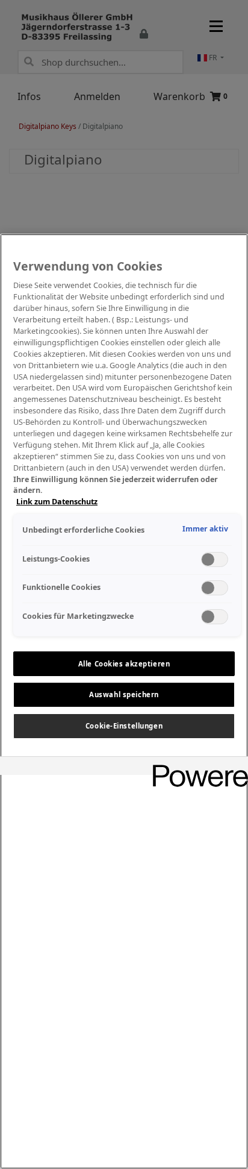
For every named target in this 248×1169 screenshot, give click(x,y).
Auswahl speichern (124, 694)
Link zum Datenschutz (57, 502)
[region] (124, 701)
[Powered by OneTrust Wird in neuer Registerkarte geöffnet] (196, 767)
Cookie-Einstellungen (124, 725)
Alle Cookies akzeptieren (124, 663)
